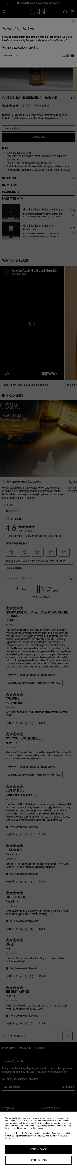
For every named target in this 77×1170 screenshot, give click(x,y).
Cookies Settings (38, 1160)
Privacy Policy (59, 1135)
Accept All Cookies (38, 1149)
